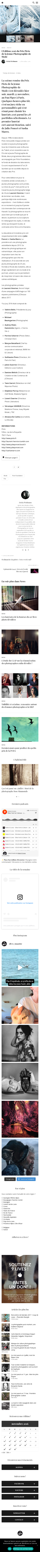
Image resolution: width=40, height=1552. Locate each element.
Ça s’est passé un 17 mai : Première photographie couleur (23, 1394)
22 (9, 1445)
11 (25, 1437)
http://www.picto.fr (9, 438)
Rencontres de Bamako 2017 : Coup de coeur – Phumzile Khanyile (24, 1316)
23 (15, 1445)
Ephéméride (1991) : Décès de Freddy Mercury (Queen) (16, 570)
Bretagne (6, 1202)
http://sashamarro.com (11, 450)
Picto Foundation (17, 476)
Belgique (6, 1227)
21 (4, 1445)
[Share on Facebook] (14, 467)
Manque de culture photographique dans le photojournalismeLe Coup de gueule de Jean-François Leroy (23, 1346)
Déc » (8, 1452)
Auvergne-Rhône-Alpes (11, 1198)
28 (4, 1449)
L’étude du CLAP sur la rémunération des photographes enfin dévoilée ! (19, 662)
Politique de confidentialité (23, 1549)
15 (9, 1441)
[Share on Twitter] (18, 467)
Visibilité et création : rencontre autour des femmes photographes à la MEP (19, 705)
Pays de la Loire (8, 1221)
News (3, 48)
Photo (9, 48)
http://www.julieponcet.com (12, 447)
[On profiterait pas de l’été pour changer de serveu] (20, 967)
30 (15, 1449)
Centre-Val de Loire (10, 1204)
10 (20, 1437)
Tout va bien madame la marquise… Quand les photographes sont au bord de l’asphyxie (24, 1367)
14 (4, 1441)
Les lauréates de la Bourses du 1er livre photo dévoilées (19, 618)
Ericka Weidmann (11, 61)
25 (25, 1445)
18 (25, 1441)
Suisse (5, 1230)
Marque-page (11, 457)
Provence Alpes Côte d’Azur (12, 1223)
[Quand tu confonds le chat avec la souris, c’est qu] (20, 1005)
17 (20, 1441)
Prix (5, 479)
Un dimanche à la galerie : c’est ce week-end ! (16, 560)
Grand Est (6, 1209)
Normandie (7, 1215)
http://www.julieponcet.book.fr (14, 444)
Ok (10, 1549)
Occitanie (6, 1219)
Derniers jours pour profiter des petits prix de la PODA (19, 749)
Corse (5, 1206)
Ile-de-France (7, 1213)
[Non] (37, 1545)
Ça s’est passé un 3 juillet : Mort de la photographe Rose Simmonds (17, 790)
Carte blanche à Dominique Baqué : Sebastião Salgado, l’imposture (23, 1335)
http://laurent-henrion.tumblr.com (15, 441)
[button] (38, 7)
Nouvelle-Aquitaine (9, 1217)
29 (9, 1449)
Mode (5, 476)
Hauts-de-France (9, 1211)
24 (20, 1445)
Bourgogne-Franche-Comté (13, 1200)
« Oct (3, 1452)
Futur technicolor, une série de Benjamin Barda (21, 1385)
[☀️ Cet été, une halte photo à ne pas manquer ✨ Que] (20, 1043)
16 (15, 1441)
